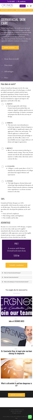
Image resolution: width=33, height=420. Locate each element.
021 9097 (12, 1)
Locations (22, 1)
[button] (31, 6)
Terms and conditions (15, 416)
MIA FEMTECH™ (19, 10)
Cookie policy (24, 416)
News (16, 319)
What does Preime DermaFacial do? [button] (11, 277)
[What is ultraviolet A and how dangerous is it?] (16, 373)
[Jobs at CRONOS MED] (16, 309)
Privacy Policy (6, 416)
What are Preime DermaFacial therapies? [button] (12, 273)
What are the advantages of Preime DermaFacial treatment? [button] (16, 281)
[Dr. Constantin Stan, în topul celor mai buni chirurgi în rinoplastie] (16, 340)
